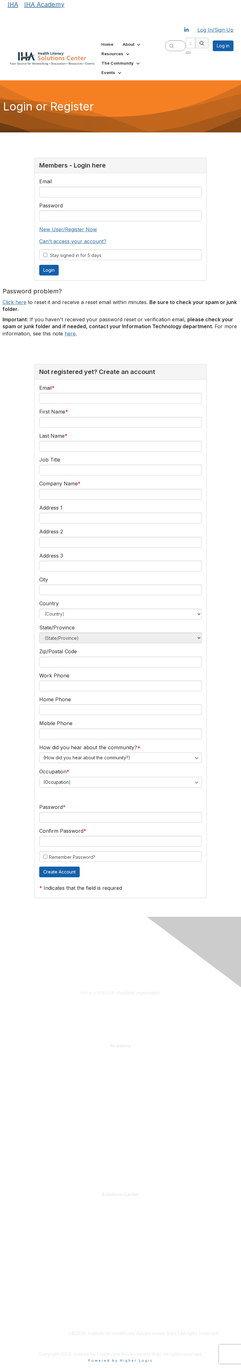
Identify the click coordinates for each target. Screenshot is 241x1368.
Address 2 (51, 531)
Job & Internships (24, 1228)
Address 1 (50, 508)
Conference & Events (29, 1150)
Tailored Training (23, 1102)
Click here (14, 302)
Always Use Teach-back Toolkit (38, 1135)
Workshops (18, 1162)
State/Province (57, 627)
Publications (19, 1141)
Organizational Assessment (34, 1095)
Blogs (12, 1289)
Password (51, 205)
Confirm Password (61, 831)
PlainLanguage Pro (25, 1073)
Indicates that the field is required (83, 888)
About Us (121, 1006)
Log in (223, 45)
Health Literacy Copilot (29, 1128)
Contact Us (120, 1015)
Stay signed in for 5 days (74, 255)
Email (45, 181)
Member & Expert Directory (34, 1222)
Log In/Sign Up (215, 30)
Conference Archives (28, 1295)
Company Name (58, 483)
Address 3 (51, 556)
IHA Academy (44, 4)
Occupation (53, 771)
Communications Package (33, 1079)
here (70, 333)
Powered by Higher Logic (120, 1360)
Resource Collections (28, 1308)
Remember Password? (72, 857)
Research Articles (24, 1301)
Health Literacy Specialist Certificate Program (52, 1067)
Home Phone (55, 699)
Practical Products (26, 1122)
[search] (171, 45)
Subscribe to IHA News (120, 1025)
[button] (132, 44)
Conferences (20, 1156)
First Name (52, 412)
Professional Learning (30, 1061)
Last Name (52, 436)
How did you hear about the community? (88, 747)
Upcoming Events (24, 1262)
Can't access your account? (72, 241)
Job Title (49, 460)
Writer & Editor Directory (31, 1234)
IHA (13, 4)
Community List (22, 1216)
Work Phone (54, 675)
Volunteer (16, 1240)
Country (49, 603)
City (43, 579)
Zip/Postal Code (58, 651)
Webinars (16, 1169)
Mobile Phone (55, 723)
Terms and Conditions (44, 1333)
